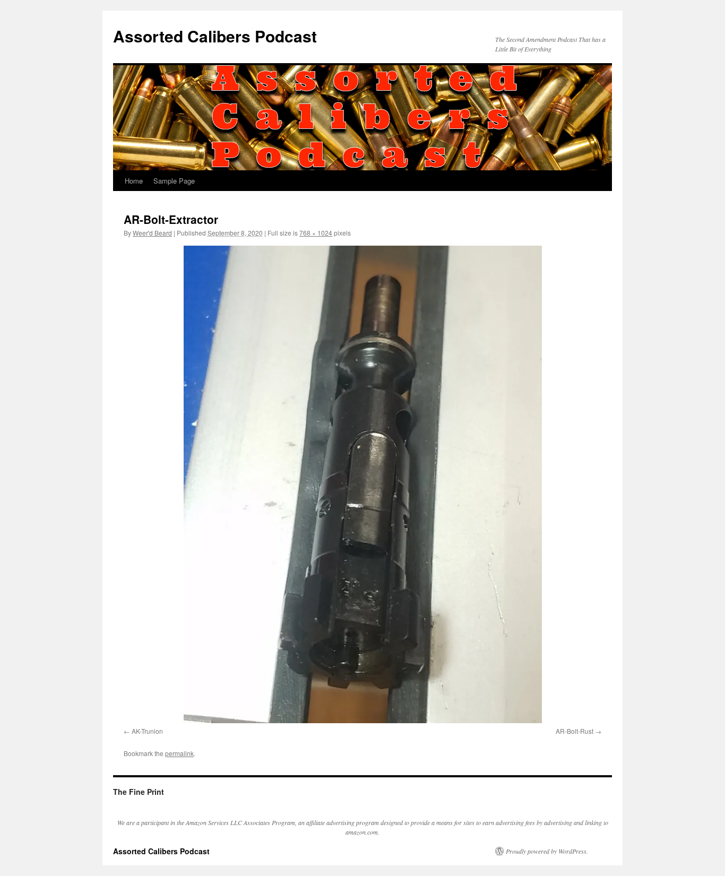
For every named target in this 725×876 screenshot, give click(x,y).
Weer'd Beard (152, 232)
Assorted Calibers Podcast (215, 35)
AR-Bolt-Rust (574, 730)
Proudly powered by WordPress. (547, 851)
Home (134, 181)
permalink (179, 753)
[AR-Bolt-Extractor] (362, 484)
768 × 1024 (315, 232)
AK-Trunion (147, 730)
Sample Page (174, 181)
